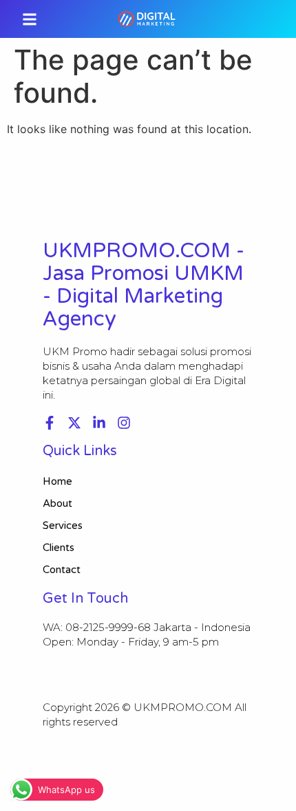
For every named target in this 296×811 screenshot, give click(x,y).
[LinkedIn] (99, 423)
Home (57, 481)
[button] (29, 19)
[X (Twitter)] (74, 423)
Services (63, 525)
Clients (58, 547)
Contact (62, 569)
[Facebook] (49, 423)
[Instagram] (124, 423)
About (57, 503)
